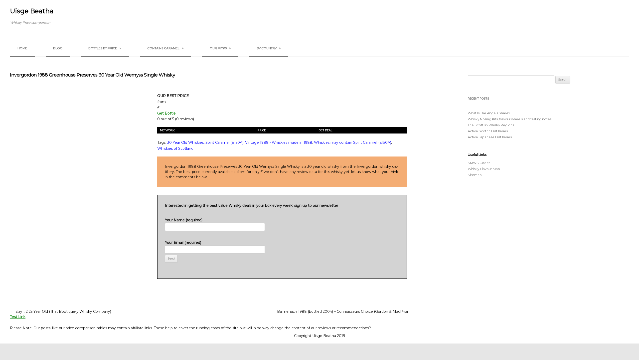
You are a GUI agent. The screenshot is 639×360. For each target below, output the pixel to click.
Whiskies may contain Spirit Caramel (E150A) (352, 142)
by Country (269, 48)
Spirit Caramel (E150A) (224, 142)
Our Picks (220, 48)
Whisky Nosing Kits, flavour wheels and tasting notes (509, 119)
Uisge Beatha (31, 11)
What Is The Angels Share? (489, 113)
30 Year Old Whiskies (185, 142)
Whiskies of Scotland (175, 148)
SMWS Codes (479, 163)
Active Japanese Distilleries (490, 137)
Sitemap (475, 175)
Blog (57, 48)
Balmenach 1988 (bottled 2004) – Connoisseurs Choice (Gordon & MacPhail (345, 311)
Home (22, 48)
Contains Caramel (165, 48)
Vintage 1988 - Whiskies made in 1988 (278, 142)
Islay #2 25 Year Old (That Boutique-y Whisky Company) (60, 311)
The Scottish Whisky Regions (491, 125)
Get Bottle (166, 113)
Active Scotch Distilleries (488, 131)
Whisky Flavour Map (484, 169)
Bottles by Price (104, 48)
